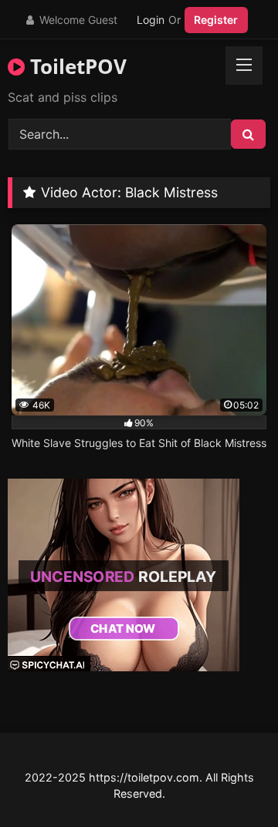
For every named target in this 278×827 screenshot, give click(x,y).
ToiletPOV (76, 66)
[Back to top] (230, 781)
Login (150, 19)
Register (216, 19)
